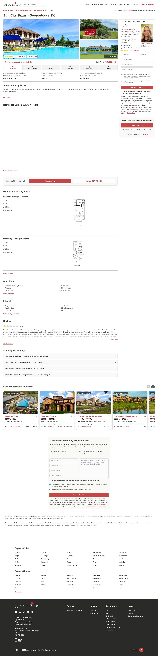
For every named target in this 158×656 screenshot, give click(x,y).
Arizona (17, 578)
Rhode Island (123, 575)
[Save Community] (36, 416)
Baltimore (122, 565)
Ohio (94, 588)
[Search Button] (43, 4)
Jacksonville (19, 565)
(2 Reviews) (137, 50)
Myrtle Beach (97, 552)
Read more (7, 97)
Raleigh (69, 562)
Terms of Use (131, 113)
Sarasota (44, 552)
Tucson (95, 562)
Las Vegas (122, 552)
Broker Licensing (111, 630)
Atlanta (69, 552)
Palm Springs (45, 559)
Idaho (42, 578)
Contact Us (94, 613)
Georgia (43, 575)
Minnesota (70, 585)
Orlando (17, 552)
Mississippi (70, 588)
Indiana (43, 585)
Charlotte (70, 559)
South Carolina (124, 578)
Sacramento (45, 562)
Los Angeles (45, 565)
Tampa (17, 556)
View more (18, 592)
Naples (17, 559)
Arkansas (18, 581)
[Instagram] (24, 612)
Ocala (16, 562)
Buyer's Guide (110, 624)
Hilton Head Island (73, 565)
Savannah (70, 556)
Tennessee (122, 581)
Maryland (70, 575)
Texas (121, 585)
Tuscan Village (48, 416)
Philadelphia (123, 556)
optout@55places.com (133, 109)
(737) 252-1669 (84, 4)
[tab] (12, 67)
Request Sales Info (137, 87)
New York (96, 581)
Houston (121, 559)
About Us (93, 610)
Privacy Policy (92, 506)
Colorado (18, 588)
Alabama (17, 575)
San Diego (44, 556)
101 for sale (17, 426)
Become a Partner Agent (113, 627)
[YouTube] (28, 612)
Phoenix (95, 565)
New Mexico (97, 578)
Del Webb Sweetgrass (125, 416)
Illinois (43, 581)
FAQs (107, 613)
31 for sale (125, 426)
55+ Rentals (109, 616)
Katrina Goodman (126, 29)
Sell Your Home (111, 619)
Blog (107, 610)
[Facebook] (16, 612)
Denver (95, 559)
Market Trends (110, 621)
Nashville (122, 562)
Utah (120, 588)
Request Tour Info (79, 495)
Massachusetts (71, 578)
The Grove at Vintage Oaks (91, 416)
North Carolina (97, 585)
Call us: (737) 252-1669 (94, 181)
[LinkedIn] (20, 612)
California (18, 585)
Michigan (70, 581)
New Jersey (96, 575)
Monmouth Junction (99, 556)
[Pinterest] (32, 612)
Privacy (130, 613)
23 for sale (88, 426)
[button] (60, 356)
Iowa (42, 588)
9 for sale (51, 426)
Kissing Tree (11, 416)
